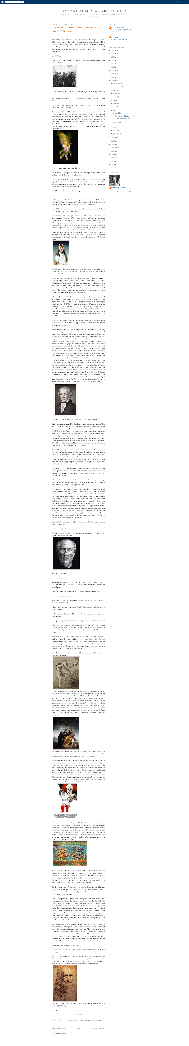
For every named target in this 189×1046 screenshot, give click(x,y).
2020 (113, 70)
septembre (117, 93)
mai (114, 107)
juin (115, 103)
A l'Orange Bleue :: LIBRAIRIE (119, 38)
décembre (116, 83)
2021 (113, 67)
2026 (113, 50)
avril (115, 110)
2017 (113, 80)
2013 (113, 148)
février (115, 130)
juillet (115, 100)
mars (115, 127)
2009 (113, 161)
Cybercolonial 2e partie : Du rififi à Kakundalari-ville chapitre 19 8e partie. (77, 29)
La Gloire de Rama (118, 27)
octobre (116, 90)
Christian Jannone (119, 187)
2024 (113, 57)
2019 (113, 74)
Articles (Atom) (67, 1033)
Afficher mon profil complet (121, 191)
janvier (116, 133)
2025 (113, 53)
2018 (113, 77)
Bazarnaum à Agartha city (95, 11)
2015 (113, 141)
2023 (113, 60)
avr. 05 (117, 122)
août (115, 97)
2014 (113, 144)
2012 (113, 151)
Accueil (78, 1028)
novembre (117, 87)
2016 (113, 138)
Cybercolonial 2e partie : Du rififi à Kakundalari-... (125, 117)
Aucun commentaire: (93, 1020)
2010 (113, 158)
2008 (113, 164)
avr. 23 (117, 113)
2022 (113, 64)
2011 (113, 154)
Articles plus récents (59, 1028)
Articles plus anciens (97, 1028)
